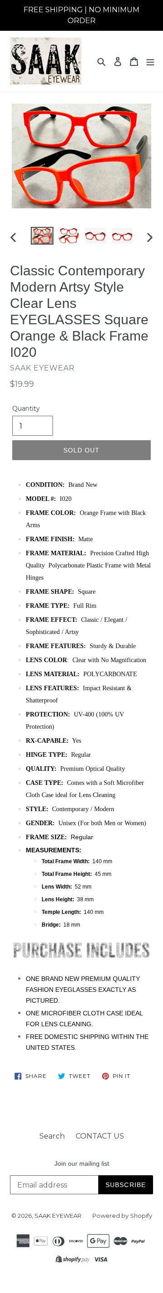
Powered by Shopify (122, 1215)
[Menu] (150, 61)
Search (52, 1136)
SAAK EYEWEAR (58, 1215)
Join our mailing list (81, 1163)
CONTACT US (100, 1136)
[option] (42, 237)
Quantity (26, 408)
